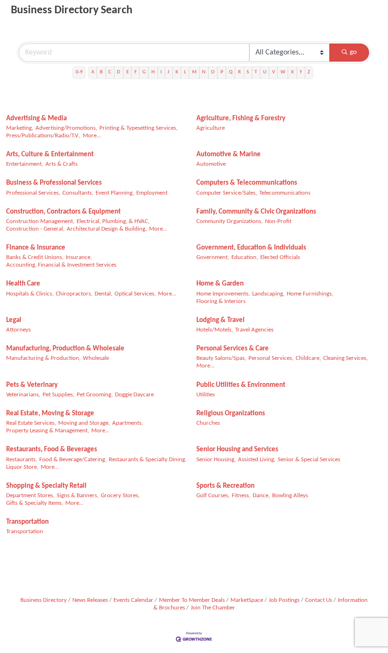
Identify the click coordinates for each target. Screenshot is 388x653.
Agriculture (210, 128)
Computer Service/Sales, (226, 193)
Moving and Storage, (84, 423)
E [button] (127, 72)
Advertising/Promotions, (66, 128)
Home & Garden (220, 283)
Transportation (27, 522)
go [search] (353, 52)
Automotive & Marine (228, 154)
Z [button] (309, 72)
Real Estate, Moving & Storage (50, 413)
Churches (208, 423)
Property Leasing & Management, (47, 431)
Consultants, (77, 193)
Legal (13, 320)
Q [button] (230, 72)
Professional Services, (33, 193)
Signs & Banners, (77, 495)
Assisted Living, (256, 459)
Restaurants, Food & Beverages (51, 449)
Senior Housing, (216, 459)
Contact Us (318, 600)
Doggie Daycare (134, 395)
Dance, (261, 495)
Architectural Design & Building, (107, 229)
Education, (244, 257)
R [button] (239, 72)
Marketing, (19, 128)
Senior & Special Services (309, 459)
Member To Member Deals (192, 600)
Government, (212, 257)
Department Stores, (30, 495)
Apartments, (127, 423)
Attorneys (18, 330)
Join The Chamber (213, 608)
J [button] (168, 72)
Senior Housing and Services (237, 449)
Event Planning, (115, 193)
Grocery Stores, (120, 495)
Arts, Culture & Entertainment (50, 154)
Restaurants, (21, 459)
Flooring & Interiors (221, 301)
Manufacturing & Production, (43, 358)
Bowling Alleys (290, 495)
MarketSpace (246, 600)
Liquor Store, (22, 467)
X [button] (292, 72)
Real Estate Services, (31, 423)
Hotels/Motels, (214, 330)
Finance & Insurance (35, 247)
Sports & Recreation (225, 486)
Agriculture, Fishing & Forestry (240, 118)
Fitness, (241, 495)
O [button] (212, 72)
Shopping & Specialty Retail (46, 486)
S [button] (248, 72)
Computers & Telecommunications (246, 183)
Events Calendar (133, 600)
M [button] (194, 72)
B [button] (101, 72)
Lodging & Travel (220, 320)
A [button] (92, 72)
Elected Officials (280, 257)
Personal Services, (270, 358)
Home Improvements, (223, 294)
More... (92, 136)
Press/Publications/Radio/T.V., (43, 136)
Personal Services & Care (232, 348)
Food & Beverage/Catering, (72, 459)
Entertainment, (24, 164)
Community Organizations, (229, 221)
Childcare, (308, 358)
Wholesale (96, 358)
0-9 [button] (79, 72)
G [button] (144, 72)
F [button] (135, 72)
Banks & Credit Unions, (34, 257)
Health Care (23, 283)
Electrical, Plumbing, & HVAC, (113, 221)
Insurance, (79, 257)
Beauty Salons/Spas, (221, 358)
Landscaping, (268, 294)
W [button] (283, 72)
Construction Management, (40, 221)
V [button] (273, 72)
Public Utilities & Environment (240, 385)
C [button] (109, 72)
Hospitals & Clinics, (29, 294)
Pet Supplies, (58, 395)
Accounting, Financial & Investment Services (61, 265)
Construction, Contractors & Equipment (63, 211)
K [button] (177, 72)
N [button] (203, 72)
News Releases (90, 600)
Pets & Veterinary (32, 385)
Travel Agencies (254, 330)
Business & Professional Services (54, 183)
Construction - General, (35, 229)
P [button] (221, 72)
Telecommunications (284, 193)
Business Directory (43, 600)
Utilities (205, 395)
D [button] (118, 72)
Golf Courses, (212, 495)
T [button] (256, 72)
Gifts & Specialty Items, (34, 503)
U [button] (264, 72)
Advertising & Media (36, 118)
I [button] (161, 72)
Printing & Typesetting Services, (138, 128)
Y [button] (301, 72)
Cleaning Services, (345, 358)
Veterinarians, (23, 395)
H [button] (153, 72)
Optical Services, (135, 294)
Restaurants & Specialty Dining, (147, 459)
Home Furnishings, (310, 294)
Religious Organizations (230, 413)
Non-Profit (278, 221)
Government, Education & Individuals (251, 247)
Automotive (211, 164)
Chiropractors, (74, 294)
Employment (152, 193)
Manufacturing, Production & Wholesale (65, 348)
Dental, (103, 294)
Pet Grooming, (95, 395)
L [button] (185, 72)
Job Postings (284, 600)
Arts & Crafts (61, 164)
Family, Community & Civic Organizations (256, 211)
